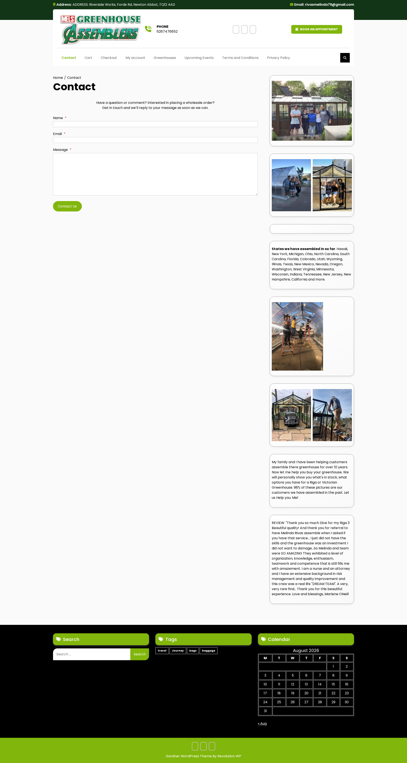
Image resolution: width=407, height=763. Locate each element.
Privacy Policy (253, 29)
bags (193, 650)
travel (162, 650)
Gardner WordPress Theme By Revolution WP (203, 756)
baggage (208, 650)
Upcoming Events (236, 29)
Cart (88, 57)
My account (135, 57)
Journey (178, 650)
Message (62, 149)
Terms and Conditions (244, 29)
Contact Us (67, 206)
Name (60, 117)
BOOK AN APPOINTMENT (319, 29)
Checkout (109, 57)
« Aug (262, 723)
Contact (68, 57)
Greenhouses (165, 57)
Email (59, 133)
